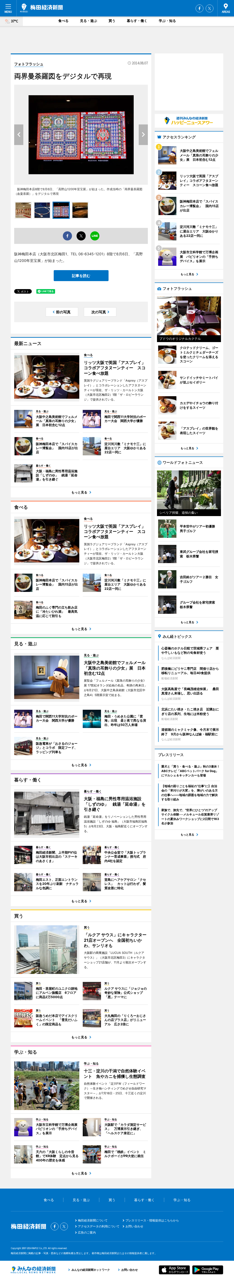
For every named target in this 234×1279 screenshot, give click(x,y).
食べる (63, 20)
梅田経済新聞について (93, 1220)
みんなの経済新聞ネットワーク (33, 1269)
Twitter (209, 8)
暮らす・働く (137, 20)
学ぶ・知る (167, 20)
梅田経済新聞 (41, 8)
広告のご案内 (87, 1232)
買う (112, 20)
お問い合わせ (134, 1226)
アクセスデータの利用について (99, 1226)
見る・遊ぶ (88, 20)
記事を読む (81, 275)
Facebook (199, 8)
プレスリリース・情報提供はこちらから (152, 1220)
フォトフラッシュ (28, 64)
